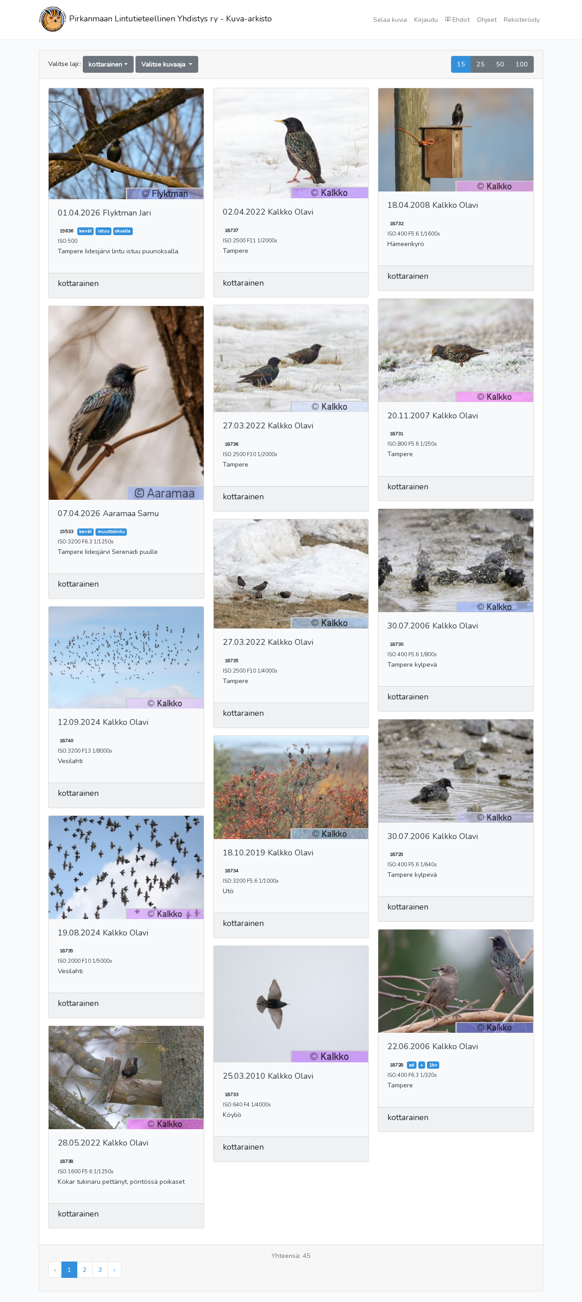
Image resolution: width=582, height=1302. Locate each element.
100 (522, 64)
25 (481, 64)
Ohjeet (487, 19)
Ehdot (460, 19)
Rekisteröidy (522, 19)
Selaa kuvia (390, 19)
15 (461, 64)
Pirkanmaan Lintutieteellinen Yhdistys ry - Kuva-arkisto (169, 18)
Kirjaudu (426, 19)
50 (500, 64)
